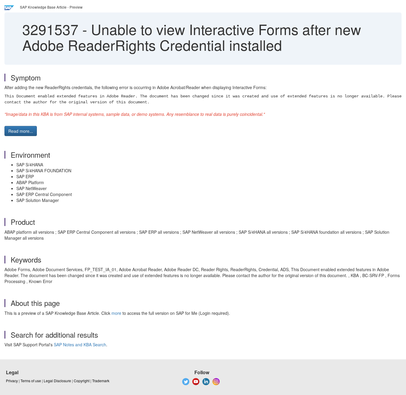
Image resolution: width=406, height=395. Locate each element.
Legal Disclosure (57, 380)
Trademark (100, 380)
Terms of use (31, 380)
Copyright (81, 380)
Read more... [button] (20, 131)
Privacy (12, 380)
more (116, 313)
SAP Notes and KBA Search (80, 344)
